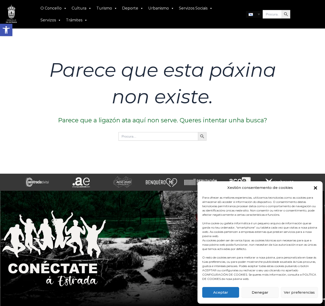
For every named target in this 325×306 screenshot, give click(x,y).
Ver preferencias (299, 292)
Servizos (48, 20)
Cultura (79, 8)
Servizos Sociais (193, 8)
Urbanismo (158, 8)
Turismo (104, 8)
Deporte (130, 8)
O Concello (51, 8)
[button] (6, 30)
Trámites (74, 20)
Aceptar (220, 292)
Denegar (260, 292)
